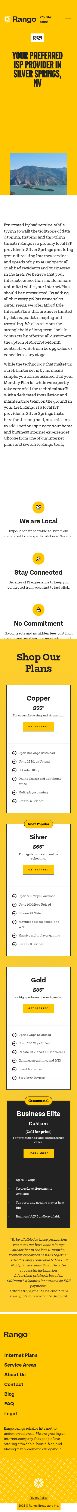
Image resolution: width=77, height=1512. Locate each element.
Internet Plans (21, 1355)
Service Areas (20, 1365)
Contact (14, 1385)
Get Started (38, 726)
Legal (10, 1414)
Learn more (39, 1153)
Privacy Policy (38, 1498)
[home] (22, 20)
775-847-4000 (46, 19)
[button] (68, 20)
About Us (15, 1375)
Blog (9, 1394)
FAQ (9, 1404)
